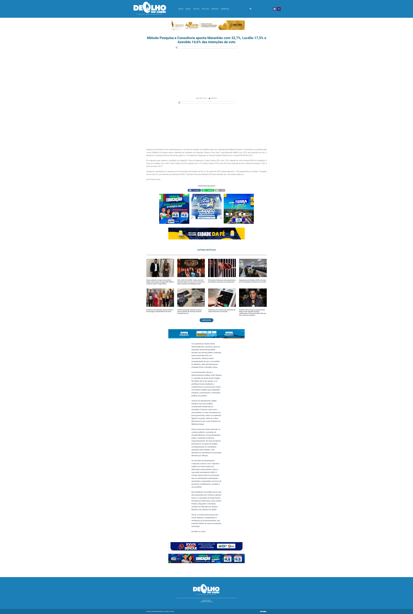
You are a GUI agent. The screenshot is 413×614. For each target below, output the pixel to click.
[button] (250, 9)
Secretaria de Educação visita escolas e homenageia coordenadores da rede (159, 310)
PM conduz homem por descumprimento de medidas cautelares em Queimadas (222, 281)
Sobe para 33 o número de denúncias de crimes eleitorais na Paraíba (221, 310)
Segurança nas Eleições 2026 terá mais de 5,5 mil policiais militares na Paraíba (252, 281)
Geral (188, 9)
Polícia (196, 9)
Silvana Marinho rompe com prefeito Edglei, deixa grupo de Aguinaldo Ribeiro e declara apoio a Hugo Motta (160, 282)
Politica (205, 9)
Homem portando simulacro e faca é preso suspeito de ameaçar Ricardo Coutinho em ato (189, 311)
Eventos (214, 9)
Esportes (225, 9)
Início (180, 9)
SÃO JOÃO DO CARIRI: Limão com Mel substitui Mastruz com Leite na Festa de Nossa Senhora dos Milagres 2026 (191, 282)
